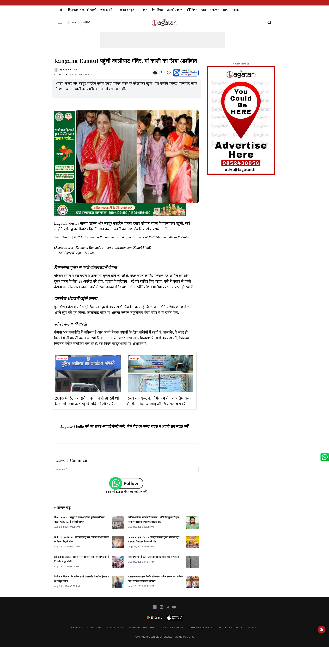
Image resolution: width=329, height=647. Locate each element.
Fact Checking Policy (230, 627)
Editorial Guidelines (200, 627)
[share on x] (162, 72)
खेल (203, 9)
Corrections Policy (171, 627)
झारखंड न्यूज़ (62, 358)
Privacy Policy (115, 627)
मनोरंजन (214, 9)
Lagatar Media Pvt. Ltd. (178, 636)
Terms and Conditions (142, 627)
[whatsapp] (169, 72)
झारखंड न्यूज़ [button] (127, 9)
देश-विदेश (157, 9)
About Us (76, 627)
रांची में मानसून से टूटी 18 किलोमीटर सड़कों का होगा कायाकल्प (153, 556)
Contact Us (94, 627)
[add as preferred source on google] (186, 72)
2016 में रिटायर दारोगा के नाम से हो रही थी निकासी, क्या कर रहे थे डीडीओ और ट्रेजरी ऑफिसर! (87, 403)
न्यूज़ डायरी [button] (106, 9)
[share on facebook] (155, 72)
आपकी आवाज (174, 9)
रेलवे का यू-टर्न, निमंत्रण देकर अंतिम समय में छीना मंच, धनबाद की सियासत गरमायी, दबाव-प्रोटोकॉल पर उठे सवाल (159, 403)
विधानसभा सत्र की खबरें (82, 9)
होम (62, 9)
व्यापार (235, 9)
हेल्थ (225, 9)
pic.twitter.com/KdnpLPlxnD (131, 247)
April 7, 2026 (85, 252)
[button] (60, 22)
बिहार (145, 9)
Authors (253, 627)
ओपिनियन (191, 9)
